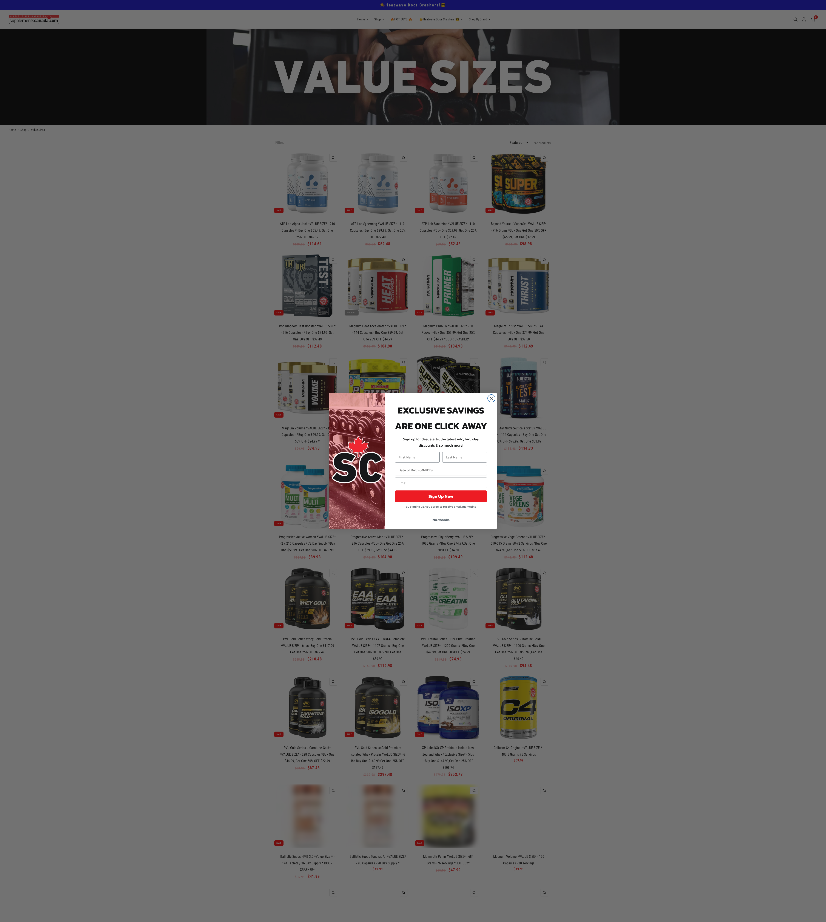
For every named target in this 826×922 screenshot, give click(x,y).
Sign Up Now (440, 496)
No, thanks (441, 519)
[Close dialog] (491, 398)
